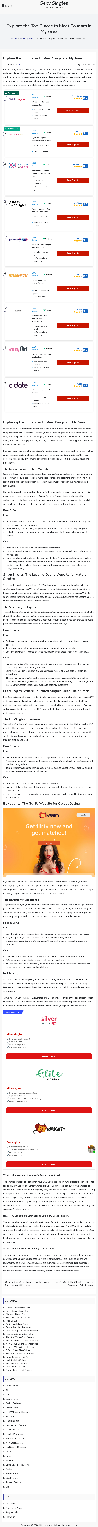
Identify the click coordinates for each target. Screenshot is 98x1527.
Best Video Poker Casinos (18, 1317)
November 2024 (14, 1508)
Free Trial (49, 1056)
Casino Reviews (13, 1403)
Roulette (10, 1460)
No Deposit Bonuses (16, 1447)
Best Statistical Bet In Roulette (20, 1353)
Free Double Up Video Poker (19, 1333)
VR (7, 1486)
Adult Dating (12, 1385)
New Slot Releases (15, 1442)
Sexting (9, 1469)
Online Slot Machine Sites (18, 1307)
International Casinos (16, 1425)
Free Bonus (11, 1320)
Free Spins (11, 1416)
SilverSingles (15, 1034)
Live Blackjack (12, 1429)
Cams (8, 1394)
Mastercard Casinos (15, 1438)
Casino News (12, 1399)
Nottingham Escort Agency (19, 1370)
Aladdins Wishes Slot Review (20, 1337)
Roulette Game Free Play (18, 1356)
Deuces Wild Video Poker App (20, 1347)
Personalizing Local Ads (70, 681)
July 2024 (10, 1516)
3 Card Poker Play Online (18, 1350)
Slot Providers (13, 1478)
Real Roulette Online (16, 1360)
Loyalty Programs (14, 1434)
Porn (8, 1456)
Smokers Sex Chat (14, 565)
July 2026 (10, 1503)
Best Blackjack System (16, 1363)
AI (7, 1390)
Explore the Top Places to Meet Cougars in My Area (42, 58)
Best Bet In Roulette (15, 1366)
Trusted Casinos (13, 1482)
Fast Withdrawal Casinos (18, 1412)
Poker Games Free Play (17, 1311)
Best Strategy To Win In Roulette (22, 1330)
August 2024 (12, 1512)
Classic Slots (12, 1407)
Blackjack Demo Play (16, 1314)
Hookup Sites (12, 1420)
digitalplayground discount (25, 1197)
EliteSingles (14, 1088)
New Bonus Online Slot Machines (22, 1343)
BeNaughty (13, 1142)
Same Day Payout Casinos (18, 1464)
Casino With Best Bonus (17, 1324)
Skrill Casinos (12, 1473)
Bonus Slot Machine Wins (18, 1327)
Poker (9, 1451)
